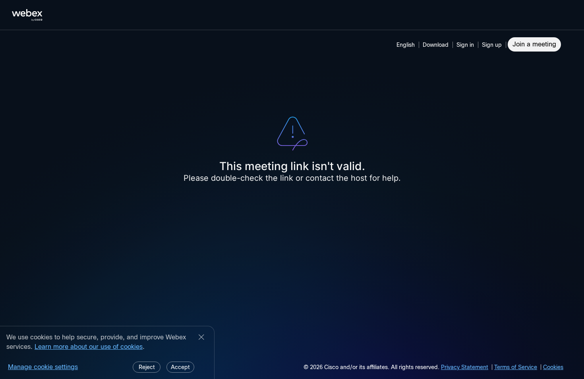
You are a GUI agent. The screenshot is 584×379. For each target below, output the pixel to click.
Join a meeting (534, 44)
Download (436, 45)
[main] (292, 204)
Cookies (553, 367)
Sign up (492, 45)
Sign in (465, 45)
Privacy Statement (464, 367)
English (405, 45)
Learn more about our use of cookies (89, 346)
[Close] (201, 338)
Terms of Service (515, 367)
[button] (466, 45)
